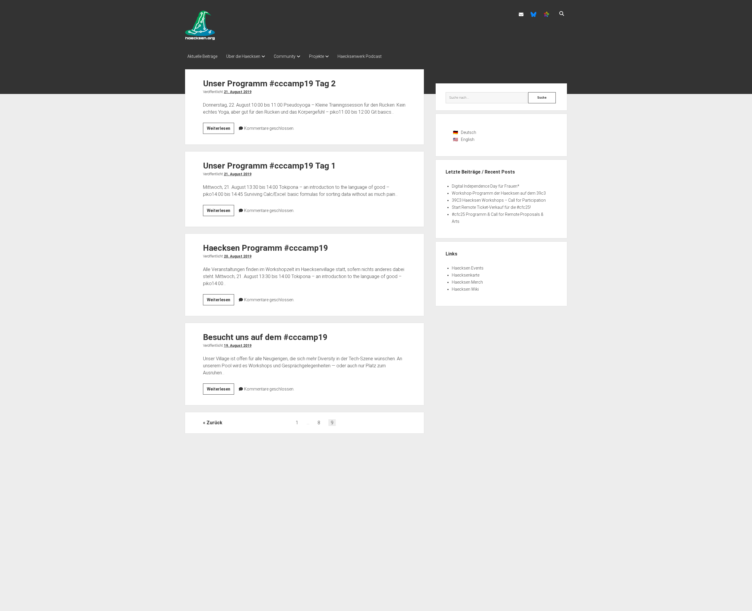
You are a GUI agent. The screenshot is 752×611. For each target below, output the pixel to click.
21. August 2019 (237, 92)
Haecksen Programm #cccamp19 (265, 248)
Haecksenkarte (465, 275)
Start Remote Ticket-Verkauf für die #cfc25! (491, 207)
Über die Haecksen (243, 56)
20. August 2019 (237, 256)
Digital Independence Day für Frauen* (485, 186)
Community (285, 56)
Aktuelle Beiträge (202, 56)
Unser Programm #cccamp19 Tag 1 (269, 166)
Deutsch (468, 132)
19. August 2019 (237, 346)
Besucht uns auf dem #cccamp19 (265, 337)
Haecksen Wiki (465, 289)
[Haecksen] (200, 37)
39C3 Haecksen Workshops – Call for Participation (499, 200)
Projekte (316, 56)
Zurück (214, 422)
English (467, 139)
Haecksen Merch (467, 282)
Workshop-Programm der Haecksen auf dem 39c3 (499, 193)
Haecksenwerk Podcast (360, 56)
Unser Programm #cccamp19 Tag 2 (269, 83)
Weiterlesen (220, 130)
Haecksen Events (468, 268)
